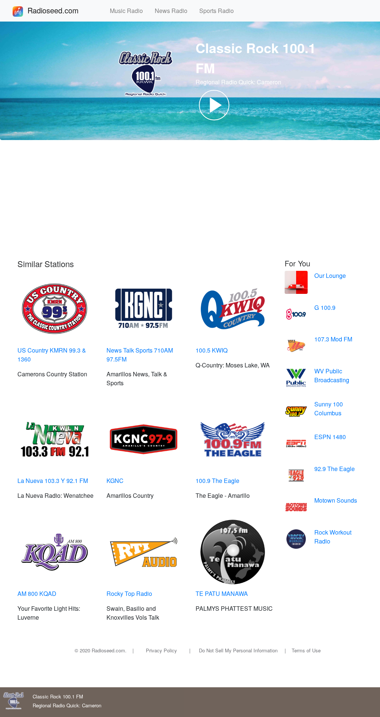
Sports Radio (219, 10)
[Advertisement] (190, 199)
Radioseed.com (62, 10)
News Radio (174, 10)
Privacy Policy (161, 650)
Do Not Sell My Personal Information (238, 650)
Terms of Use (306, 650)
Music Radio (129, 10)
